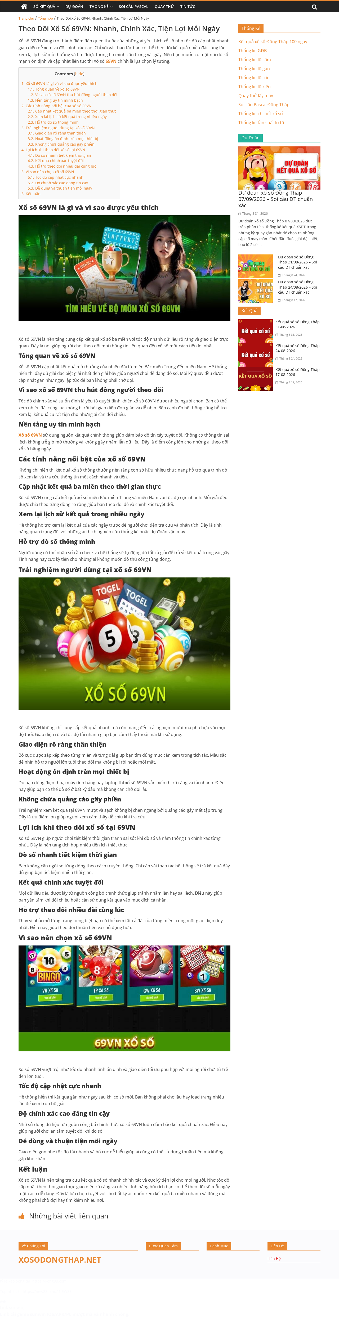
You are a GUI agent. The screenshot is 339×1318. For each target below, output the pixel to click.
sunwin (38, 1314)
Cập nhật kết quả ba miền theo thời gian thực (72, 111)
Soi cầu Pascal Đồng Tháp (263, 104)
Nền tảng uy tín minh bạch (55, 100)
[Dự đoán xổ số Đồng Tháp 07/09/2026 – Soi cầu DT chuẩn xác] (279, 150)
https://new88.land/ (40, 1291)
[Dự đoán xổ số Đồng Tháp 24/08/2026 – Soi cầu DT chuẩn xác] (256, 282)
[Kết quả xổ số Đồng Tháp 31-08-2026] (256, 322)
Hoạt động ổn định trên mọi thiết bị (63, 138)
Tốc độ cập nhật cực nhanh (55, 177)
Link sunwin (11, 1307)
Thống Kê (99, 6)
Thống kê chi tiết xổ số (260, 113)
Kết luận (31, 193)
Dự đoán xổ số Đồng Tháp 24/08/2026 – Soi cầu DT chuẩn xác (297, 287)
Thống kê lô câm (254, 59)
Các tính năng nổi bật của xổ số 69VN (56, 105)
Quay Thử (164, 6)
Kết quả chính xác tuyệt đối (56, 160)
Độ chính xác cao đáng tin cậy (58, 182)
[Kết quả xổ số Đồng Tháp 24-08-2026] (256, 346)
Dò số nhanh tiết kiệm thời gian (59, 155)
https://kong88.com (49, 1281)
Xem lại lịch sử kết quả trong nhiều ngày (67, 116)
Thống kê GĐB (252, 50)
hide (79, 73)
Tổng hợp (45, 18)
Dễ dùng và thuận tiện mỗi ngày (60, 188)
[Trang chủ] (24, 6)
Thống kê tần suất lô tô (261, 122)
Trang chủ (26, 18)
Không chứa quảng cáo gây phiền (61, 144)
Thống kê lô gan (254, 68)
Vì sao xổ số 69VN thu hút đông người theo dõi (72, 94)
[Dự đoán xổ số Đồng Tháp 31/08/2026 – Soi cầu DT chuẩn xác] (256, 258)
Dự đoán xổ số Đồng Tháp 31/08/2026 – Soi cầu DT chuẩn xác (297, 262)
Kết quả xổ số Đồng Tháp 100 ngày (272, 41)
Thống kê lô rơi (253, 77)
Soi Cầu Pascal (133, 6)
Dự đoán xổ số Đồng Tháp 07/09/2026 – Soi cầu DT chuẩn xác (275, 199)
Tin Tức (187, 6)
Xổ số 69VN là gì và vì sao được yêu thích (59, 83)
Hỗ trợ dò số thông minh (53, 122)
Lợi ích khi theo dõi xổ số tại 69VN (53, 149)
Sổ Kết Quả (44, 6)
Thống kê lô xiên (254, 86)
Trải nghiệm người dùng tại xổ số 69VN (58, 127)
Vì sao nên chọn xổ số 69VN (47, 171)
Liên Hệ (274, 1258)
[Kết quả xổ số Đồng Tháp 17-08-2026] (256, 370)
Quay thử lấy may (255, 95)
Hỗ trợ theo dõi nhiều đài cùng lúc (62, 166)
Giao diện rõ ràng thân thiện (57, 133)
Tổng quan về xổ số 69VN (54, 89)
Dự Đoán (74, 6)
